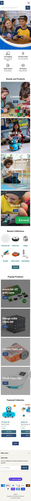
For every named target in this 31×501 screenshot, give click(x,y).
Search (15, 494)
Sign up (24, 467)
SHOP (15, 443)
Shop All (15, 267)
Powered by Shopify (15, 498)
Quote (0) (30, 374)
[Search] (27, 8)
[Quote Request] (8, 68)
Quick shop (9, 431)
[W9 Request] (23, 68)
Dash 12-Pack (5, 424)
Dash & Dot (4, 426)
